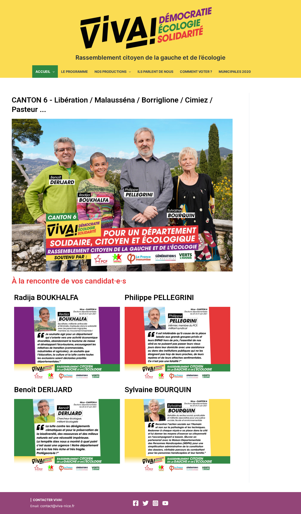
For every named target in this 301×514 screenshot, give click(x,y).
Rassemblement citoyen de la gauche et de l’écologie (150, 57)
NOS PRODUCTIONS (111, 72)
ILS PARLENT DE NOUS (155, 72)
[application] (52, 71)
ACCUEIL (43, 72)
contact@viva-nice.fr (57, 506)
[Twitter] (146, 503)
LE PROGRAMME (74, 72)
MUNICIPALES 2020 (235, 72)
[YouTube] (165, 503)
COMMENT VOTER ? (196, 72)
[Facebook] (136, 503)
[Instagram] (155, 503)
